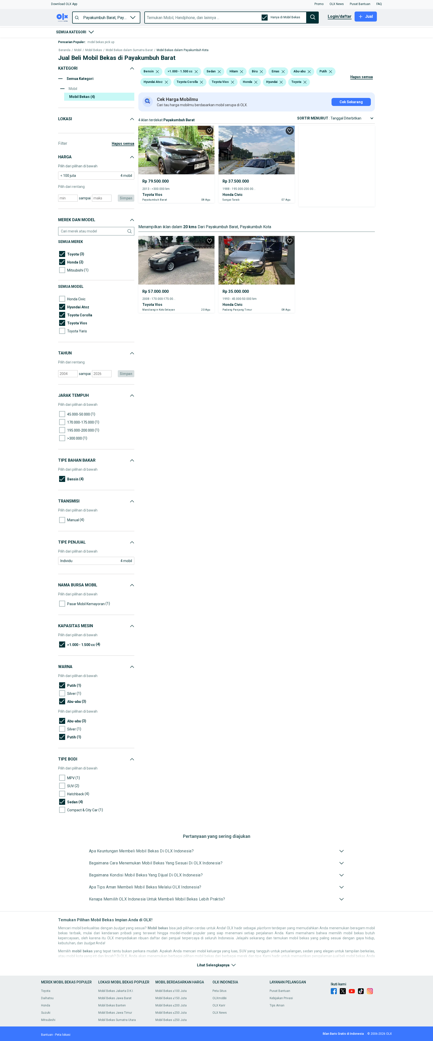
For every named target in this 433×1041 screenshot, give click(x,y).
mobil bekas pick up (100, 42)
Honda (45, 1005)
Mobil (77, 50)
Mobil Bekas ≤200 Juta (171, 1005)
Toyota (45, 991)
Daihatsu (47, 998)
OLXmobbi (219, 998)
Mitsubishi (48, 1020)
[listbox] (157, 71)
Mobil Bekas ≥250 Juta (171, 1020)
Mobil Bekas (93, 50)
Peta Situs (219, 991)
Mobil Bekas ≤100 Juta (171, 991)
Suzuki (45, 1012)
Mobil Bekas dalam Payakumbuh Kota (182, 50)
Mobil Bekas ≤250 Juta (171, 1012)
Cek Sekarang (351, 102)
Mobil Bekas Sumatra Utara (117, 1020)
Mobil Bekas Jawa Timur (115, 1012)
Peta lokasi (62, 1034)
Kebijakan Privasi (281, 998)
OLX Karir (218, 1005)
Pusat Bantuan (280, 991)
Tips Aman (277, 1005)
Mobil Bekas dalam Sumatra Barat (129, 50)
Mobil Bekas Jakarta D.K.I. (116, 991)
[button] (64, 4)
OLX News (219, 1012)
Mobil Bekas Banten (112, 1005)
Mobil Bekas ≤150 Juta (171, 998)
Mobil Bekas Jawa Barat (115, 998)
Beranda (64, 50)
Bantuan (47, 1034)
